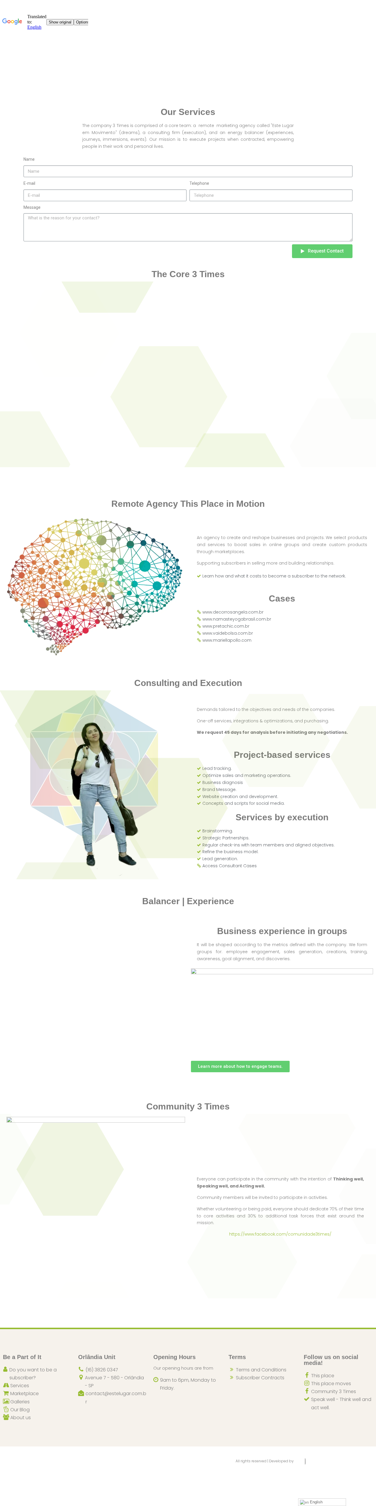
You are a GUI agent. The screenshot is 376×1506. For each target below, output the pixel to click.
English (316, 1502)
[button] (240, 1066)
